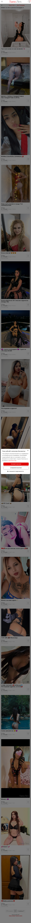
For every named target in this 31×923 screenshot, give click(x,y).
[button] (15, 471)
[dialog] (15, 461)
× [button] (27, 450)
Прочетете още (12, 460)
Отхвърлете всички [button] (16, 468)
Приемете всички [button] (16, 464)
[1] (29, 2)
